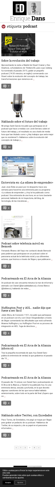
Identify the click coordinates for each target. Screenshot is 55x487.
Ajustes (20, 483)
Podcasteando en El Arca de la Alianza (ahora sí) (26, 347)
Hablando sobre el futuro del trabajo (24, 121)
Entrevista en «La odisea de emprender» (27, 182)
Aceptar (8, 483)
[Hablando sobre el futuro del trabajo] (27, 105)
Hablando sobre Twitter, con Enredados (26, 415)
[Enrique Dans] (27, 8)
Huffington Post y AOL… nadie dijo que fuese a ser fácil (26, 309)
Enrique (27, 18)
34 (9, 147)
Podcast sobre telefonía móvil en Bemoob (22, 245)
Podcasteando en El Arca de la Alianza (26, 278)
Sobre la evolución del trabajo (20, 60)
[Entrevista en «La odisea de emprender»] (27, 166)
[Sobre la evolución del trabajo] (27, 44)
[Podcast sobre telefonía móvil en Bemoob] (27, 227)
